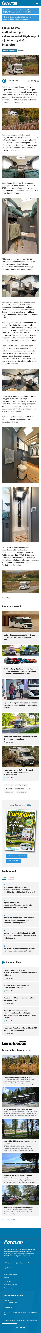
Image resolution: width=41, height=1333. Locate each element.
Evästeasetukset (32, 1320)
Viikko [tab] (4, 878)
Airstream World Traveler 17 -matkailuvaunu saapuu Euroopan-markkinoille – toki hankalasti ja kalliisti (19, 889)
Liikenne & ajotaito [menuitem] (10, 1285)
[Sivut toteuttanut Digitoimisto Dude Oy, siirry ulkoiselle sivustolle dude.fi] (20, 1328)
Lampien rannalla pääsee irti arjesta (18, 1077)
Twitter (21, 1263)
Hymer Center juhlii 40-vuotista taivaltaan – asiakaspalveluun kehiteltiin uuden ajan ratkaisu (20, 705)
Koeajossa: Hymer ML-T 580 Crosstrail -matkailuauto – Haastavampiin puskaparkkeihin (19, 772)
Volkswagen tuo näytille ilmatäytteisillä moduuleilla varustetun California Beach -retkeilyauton (20, 935)
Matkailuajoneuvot (9, 50)
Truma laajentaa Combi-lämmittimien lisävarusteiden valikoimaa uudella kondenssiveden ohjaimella (19, 920)
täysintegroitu (21, 792)
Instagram (33, 1263)
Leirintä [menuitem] (6, 1278)
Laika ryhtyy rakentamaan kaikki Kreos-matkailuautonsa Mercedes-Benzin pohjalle (19, 637)
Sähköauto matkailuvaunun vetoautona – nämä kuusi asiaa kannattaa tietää (20, 949)
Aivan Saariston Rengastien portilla (18, 1109)
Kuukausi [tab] (11, 878)
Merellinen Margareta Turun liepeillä (18, 1207)
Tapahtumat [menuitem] (8, 1288)
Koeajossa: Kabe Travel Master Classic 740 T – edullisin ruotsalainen (20, 737)
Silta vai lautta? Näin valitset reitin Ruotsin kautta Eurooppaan (17, 986)
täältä (29, 12)
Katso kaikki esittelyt (8, 1220)
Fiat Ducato (8, 788)
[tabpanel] (20, 918)
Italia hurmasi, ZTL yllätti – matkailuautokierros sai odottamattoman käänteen (20, 972)
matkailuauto (9, 792)
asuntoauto (8, 785)
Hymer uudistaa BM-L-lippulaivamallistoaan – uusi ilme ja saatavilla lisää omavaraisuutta (18, 905)
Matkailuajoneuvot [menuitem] (10, 1274)
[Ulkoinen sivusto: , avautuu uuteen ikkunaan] (20, 830)
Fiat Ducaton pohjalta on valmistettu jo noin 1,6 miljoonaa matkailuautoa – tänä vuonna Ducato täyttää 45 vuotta (20, 671)
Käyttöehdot (21, 1320)
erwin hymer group (21, 785)
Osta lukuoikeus (13, 861)
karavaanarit (19, 788)
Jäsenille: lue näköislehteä (16, 856)
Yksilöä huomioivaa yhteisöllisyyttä (18, 1175)
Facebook (9, 1263)
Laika (29, 788)
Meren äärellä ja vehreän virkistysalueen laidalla (20, 1142)
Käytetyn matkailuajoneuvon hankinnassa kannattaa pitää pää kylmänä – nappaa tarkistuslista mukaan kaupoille (20, 1014)
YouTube (9, 1268)
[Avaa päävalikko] (37, 3)
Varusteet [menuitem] (7, 1281)
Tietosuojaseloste (9, 1320)
